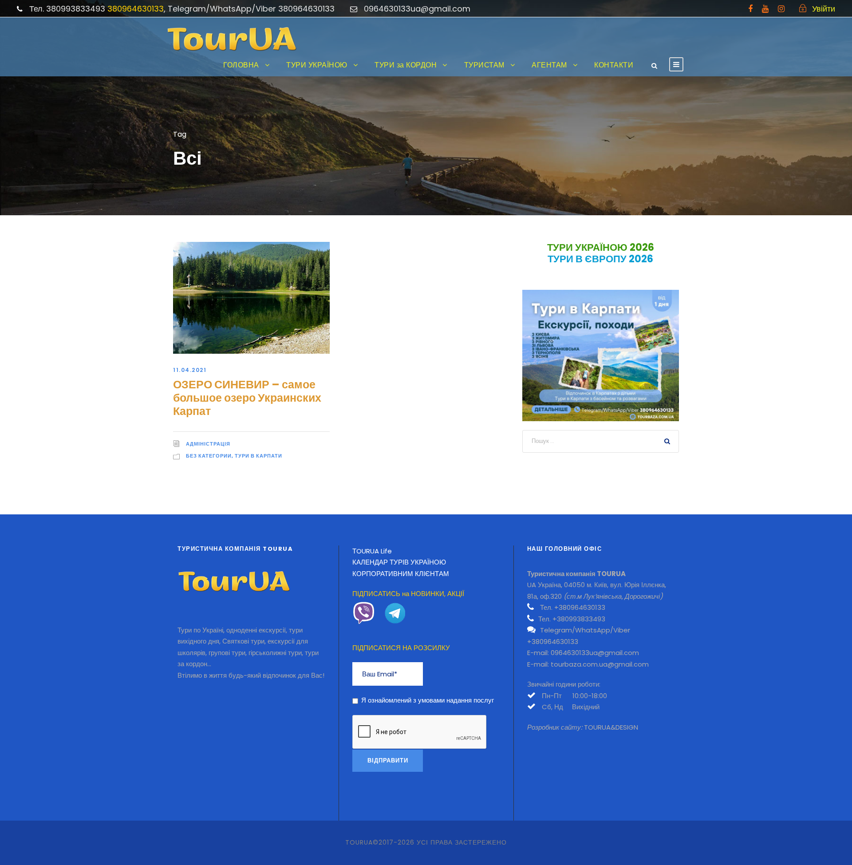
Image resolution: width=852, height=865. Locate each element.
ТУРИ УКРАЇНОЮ (316, 65)
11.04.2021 (189, 370)
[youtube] (765, 8)
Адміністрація (208, 443)
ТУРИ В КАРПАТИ (258, 455)
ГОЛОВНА (241, 65)
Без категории (209, 455)
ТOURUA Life (372, 551)
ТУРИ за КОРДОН (406, 65)
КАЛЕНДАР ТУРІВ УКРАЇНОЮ (399, 562)
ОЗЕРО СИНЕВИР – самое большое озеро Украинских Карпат (247, 398)
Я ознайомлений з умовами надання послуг (427, 700)
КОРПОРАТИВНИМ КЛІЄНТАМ (400, 573)
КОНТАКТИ (613, 65)
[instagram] (781, 8)
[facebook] (750, 8)
